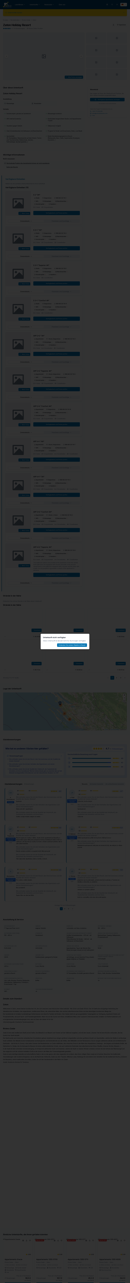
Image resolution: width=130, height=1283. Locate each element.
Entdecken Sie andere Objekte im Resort (72, 645)
